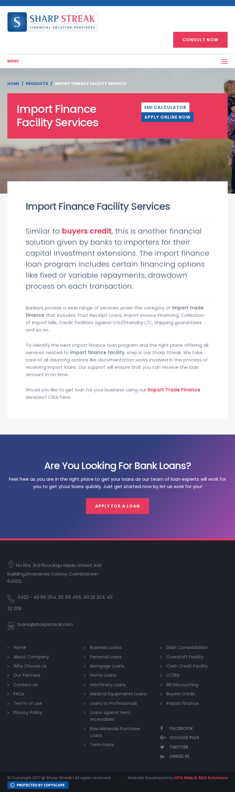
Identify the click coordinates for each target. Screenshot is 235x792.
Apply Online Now (167, 117)
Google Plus (184, 738)
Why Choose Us (30, 666)
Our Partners (26, 675)
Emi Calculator (165, 107)
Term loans (102, 745)
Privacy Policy (27, 712)
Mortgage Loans (107, 666)
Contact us (25, 685)
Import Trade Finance (173, 390)
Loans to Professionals (113, 703)
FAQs (18, 694)
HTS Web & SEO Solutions (201, 778)
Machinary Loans (108, 685)
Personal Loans (105, 657)
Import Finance (182, 703)
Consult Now (200, 40)
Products (37, 83)
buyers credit (87, 231)
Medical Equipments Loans (118, 694)
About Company (31, 657)
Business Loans (105, 647)
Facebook (181, 728)
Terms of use (27, 703)
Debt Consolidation (186, 647)
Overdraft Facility (184, 657)
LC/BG (173, 675)
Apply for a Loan (117, 506)
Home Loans (103, 675)
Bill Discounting (182, 685)
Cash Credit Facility (187, 666)
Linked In (179, 756)
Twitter (179, 747)
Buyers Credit (180, 694)
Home (13, 83)
